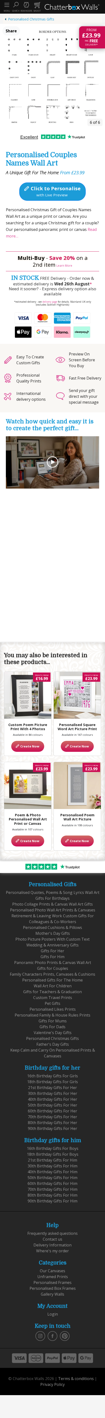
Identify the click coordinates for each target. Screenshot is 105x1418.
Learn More (64, 266)
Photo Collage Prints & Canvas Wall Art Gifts (52, 904)
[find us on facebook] (52, 1335)
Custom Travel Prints (52, 997)
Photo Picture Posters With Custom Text (52, 939)
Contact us (52, 1239)
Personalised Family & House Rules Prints (52, 1015)
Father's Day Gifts (52, 1044)
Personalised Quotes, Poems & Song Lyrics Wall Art (52, 892)
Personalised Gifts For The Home (52, 980)
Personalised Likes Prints (53, 1009)
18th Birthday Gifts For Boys (52, 1154)
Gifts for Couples (52, 968)
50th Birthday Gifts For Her (52, 1105)
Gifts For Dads (52, 1026)
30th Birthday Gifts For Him (52, 1166)
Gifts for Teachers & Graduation (52, 991)
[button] (16, 7)
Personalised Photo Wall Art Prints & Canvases (52, 910)
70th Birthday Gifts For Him (52, 1189)
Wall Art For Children (53, 986)
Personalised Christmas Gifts (31, 19)
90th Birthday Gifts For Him (52, 1201)
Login (52, 1314)
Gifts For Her (52, 951)
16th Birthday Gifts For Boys (52, 1148)
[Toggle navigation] (7, 5)
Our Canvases (52, 1270)
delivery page (49, 301)
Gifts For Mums (53, 1021)
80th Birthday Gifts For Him (52, 1195)
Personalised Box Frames (53, 1288)
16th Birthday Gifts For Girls (52, 1076)
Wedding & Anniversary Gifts (52, 945)
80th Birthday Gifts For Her (52, 1122)
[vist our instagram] (40, 1335)
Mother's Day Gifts (52, 933)
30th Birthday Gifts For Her (52, 1093)
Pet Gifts (52, 1003)
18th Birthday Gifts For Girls (52, 1081)
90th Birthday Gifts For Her (52, 1128)
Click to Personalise (55, 191)
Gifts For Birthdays (52, 898)
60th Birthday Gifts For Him (52, 1183)
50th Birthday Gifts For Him (52, 1177)
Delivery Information (52, 1245)
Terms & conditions (76, 1378)
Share (11, 31)
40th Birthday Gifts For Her (52, 1099)
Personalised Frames (52, 1282)
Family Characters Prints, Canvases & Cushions (52, 974)
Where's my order (52, 1251)
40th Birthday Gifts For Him (52, 1171)
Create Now (29, 746)
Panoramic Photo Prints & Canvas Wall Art (52, 962)
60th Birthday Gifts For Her (52, 1111)
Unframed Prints (52, 1276)
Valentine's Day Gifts (53, 1032)
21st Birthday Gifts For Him (52, 1160)
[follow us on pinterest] (64, 1335)
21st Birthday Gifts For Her (52, 1087)
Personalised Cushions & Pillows (52, 927)
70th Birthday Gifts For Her (52, 1116)
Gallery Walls (52, 1294)
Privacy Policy (52, 1384)
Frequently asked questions (52, 1233)
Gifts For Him (52, 956)
